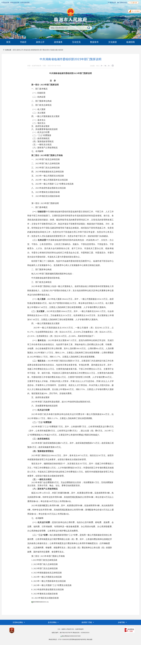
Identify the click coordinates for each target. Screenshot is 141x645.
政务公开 (40, 42)
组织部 (61, 50)
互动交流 (76, 42)
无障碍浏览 (123, 2)
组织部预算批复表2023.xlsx (41, 602)
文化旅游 (112, 42)
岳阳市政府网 (24, 2)
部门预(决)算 (44, 50)
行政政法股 (53, 50)
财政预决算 (35, 50)
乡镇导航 (121, 622)
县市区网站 (52, 622)
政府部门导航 (87, 622)
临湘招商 (130, 42)
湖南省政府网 (14, 2)
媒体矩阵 (112, 2)
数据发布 (94, 42)
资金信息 (27, 50)
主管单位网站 (18, 622)
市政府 (23, 42)
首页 (8, 42)
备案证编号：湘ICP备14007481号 (62, 632)
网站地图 (89, 639)
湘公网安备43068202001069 (71, 636)
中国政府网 (5, 2)
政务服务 (58, 42)
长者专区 (134, 3)
